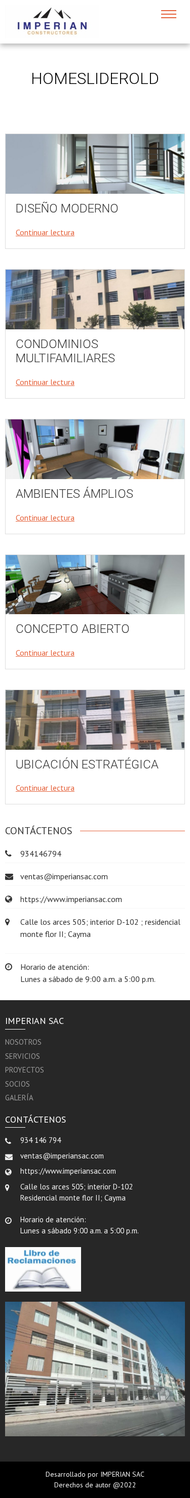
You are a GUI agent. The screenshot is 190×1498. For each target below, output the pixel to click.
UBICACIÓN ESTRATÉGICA (87, 764)
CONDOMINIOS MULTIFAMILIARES (65, 351)
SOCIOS (17, 1084)
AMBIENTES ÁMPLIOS (74, 494)
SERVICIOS (22, 1056)
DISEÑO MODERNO (67, 208)
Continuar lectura (45, 232)
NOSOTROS (23, 1042)
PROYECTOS (24, 1070)
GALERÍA (19, 1097)
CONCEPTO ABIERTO (73, 629)
